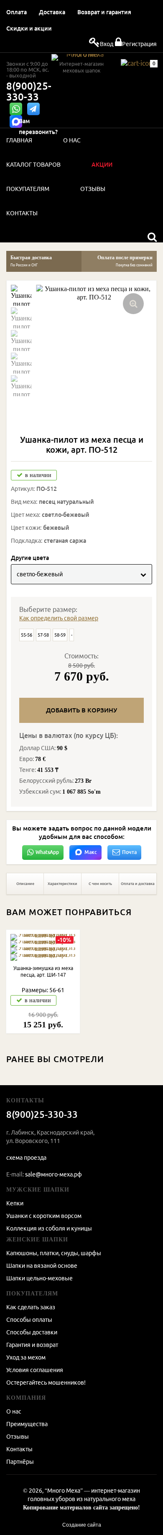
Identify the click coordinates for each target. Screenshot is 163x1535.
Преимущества (27, 1424)
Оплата (16, 12)
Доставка (52, 12)
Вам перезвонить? (38, 126)
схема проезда (26, 1157)
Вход (106, 44)
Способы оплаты (29, 1319)
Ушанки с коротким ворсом (44, 1216)
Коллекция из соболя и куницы (49, 1228)
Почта (129, 852)
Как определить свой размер (58, 618)
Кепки (14, 1203)
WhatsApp (47, 852)
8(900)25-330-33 (28, 91)
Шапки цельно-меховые (39, 1278)
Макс (90, 852)
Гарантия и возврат (32, 1345)
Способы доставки (31, 1332)
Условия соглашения (34, 1370)
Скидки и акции (29, 28)
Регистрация (139, 44)
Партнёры (20, 1461)
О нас (13, 1411)
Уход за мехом (26, 1357)
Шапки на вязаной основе (41, 1265)
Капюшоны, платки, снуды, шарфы (53, 1253)
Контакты (19, 1449)
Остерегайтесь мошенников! (46, 1382)
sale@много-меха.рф (53, 1174)
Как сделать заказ (30, 1307)
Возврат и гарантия (104, 12)
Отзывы (17, 1436)
